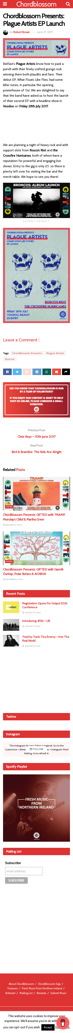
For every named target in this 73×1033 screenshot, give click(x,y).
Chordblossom (36, 4)
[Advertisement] (36, 679)
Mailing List (26, 993)
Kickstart (10, 993)
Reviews (41, 993)
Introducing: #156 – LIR (36, 621)
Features (13, 988)
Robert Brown (21, 32)
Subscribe (13, 863)
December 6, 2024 (14, 579)
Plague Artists (55, 353)
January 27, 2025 (13, 525)
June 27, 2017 (45, 32)
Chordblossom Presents (27, 353)
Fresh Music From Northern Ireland (42, 988)
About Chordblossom (21, 983)
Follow (37, 749)
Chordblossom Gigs (49, 983)
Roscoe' (10, 359)
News (9, 506)
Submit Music (58, 993)
